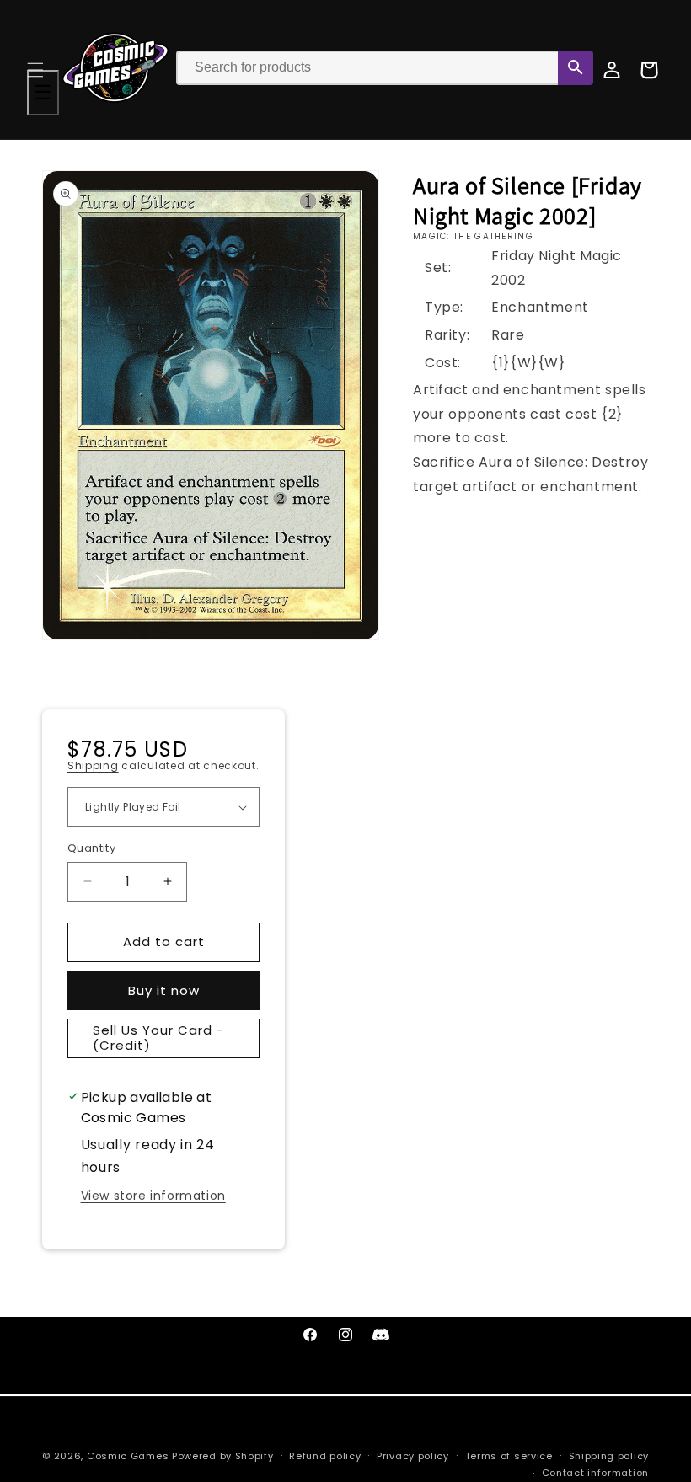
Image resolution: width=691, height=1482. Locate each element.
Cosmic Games (128, 1456)
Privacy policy (413, 1456)
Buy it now (164, 990)
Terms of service (509, 1456)
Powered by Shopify (223, 1456)
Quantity (91, 848)
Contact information (595, 1472)
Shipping (93, 765)
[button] (35, 69)
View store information (153, 1195)
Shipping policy (609, 1456)
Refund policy (325, 1456)
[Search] (575, 68)
